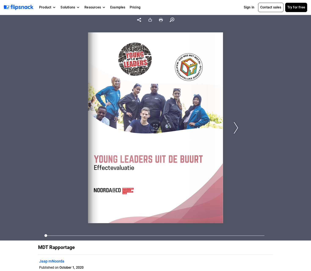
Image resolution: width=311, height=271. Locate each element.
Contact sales (270, 7)
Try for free (296, 7)
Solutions (68, 7)
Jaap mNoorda (51, 261)
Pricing (135, 7)
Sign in (249, 7)
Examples (117, 7)
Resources (92, 7)
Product (45, 7)
